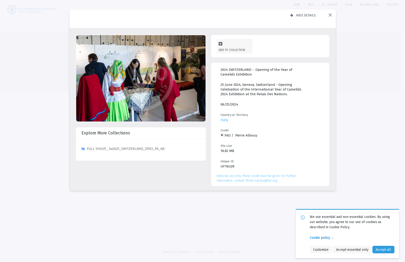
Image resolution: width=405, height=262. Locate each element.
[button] (330, 15)
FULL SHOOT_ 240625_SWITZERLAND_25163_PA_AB (126, 149)
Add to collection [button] (232, 50)
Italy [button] (224, 120)
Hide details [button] (306, 15)
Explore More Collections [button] (106, 133)
